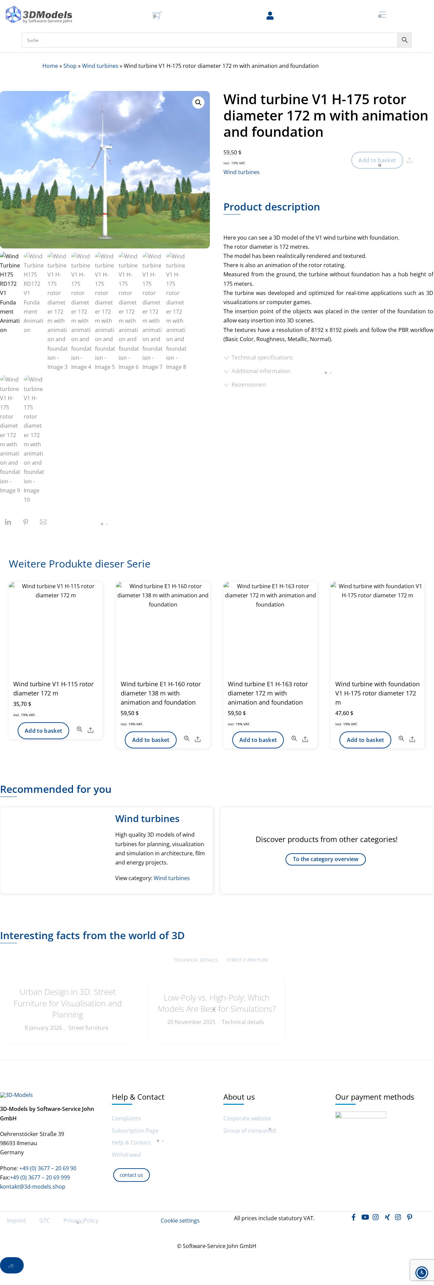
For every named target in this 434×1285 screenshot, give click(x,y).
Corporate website (247, 1118)
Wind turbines (100, 66)
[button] (198, 102)
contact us (131, 1175)
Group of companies (249, 1130)
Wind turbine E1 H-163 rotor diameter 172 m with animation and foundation (268, 693)
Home (50, 66)
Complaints (126, 1118)
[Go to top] (12, 1265)
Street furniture (247, 960)
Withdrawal (126, 1154)
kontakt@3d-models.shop (32, 1186)
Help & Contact (131, 1142)
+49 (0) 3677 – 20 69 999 (40, 1177)
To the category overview (325, 859)
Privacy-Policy (80, 1220)
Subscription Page (135, 1130)
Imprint (16, 1220)
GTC (44, 1220)
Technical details (196, 960)
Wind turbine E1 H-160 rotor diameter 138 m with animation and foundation (161, 693)
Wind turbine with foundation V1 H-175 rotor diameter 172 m (377, 693)
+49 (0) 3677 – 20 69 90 (47, 1168)
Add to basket (377, 160)
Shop (70, 66)
